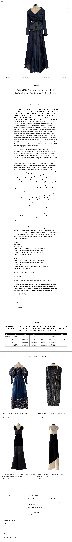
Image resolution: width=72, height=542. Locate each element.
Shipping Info (19, 307)
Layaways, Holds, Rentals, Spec (35, 508)
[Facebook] (19, 294)
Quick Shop (18, 403)
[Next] (69, 77)
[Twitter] (22, 294)
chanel (36, 85)
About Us (7, 499)
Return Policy (32, 505)
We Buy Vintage (56, 502)
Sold (36, 98)
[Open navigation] (2, 1)
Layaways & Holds (21, 302)
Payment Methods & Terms (34, 513)
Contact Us (31, 499)
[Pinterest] (25, 294)
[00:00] (36, 39)
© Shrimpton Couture (10, 537)
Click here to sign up (10, 524)
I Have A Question (36, 104)
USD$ (5, 534)
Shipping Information (34, 502)
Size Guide (54, 499)
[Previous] (2, 77)
